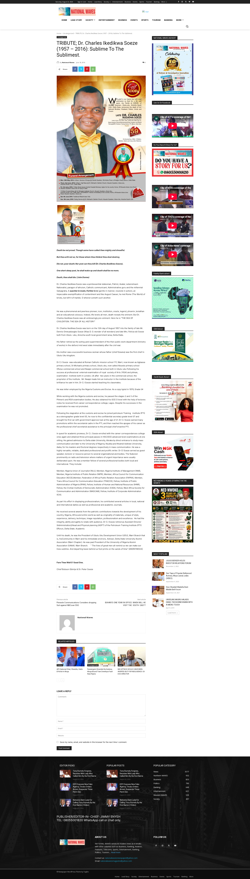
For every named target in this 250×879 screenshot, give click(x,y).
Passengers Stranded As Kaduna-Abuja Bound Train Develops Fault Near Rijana (100, 671)
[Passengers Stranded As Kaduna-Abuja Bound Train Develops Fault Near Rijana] (101, 656)
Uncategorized (68, 33)
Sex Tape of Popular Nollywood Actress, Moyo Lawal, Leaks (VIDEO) (179, 575)
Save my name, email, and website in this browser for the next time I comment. (93, 742)
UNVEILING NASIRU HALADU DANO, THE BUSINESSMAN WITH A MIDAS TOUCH (179, 602)
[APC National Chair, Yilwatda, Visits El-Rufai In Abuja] (71, 656)
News (120, 665)
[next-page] (62, 680)
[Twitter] (185, 1)
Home (59, 33)
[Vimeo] (189, 1)
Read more (115, 852)
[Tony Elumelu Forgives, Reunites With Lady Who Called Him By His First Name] (65, 773)
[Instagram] (182, 1)
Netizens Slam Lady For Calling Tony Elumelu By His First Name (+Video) (84, 802)
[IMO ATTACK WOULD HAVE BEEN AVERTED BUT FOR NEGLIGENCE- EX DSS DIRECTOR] (132, 656)
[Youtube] (193, 1)
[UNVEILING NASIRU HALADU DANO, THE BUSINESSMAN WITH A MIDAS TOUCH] (158, 602)
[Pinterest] (87, 69)
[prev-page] (58, 680)
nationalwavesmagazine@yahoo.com (116, 861)
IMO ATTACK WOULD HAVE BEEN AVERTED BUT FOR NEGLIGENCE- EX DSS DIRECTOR (131, 671)
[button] (187, 26)
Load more (172, 613)
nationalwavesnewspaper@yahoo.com (121, 858)
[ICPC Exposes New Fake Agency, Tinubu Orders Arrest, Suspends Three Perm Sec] (65, 787)
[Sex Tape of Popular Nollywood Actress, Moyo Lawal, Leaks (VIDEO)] (158, 576)
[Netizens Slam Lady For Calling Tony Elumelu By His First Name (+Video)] (65, 802)
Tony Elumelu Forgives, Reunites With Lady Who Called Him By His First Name (84, 773)
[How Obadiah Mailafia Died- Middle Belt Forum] (158, 590)
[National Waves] (58, 62)
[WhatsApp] (93, 69)
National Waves (68, 62)
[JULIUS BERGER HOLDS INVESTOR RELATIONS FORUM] (158, 563)
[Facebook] (178, 1)
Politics (59, 665)
